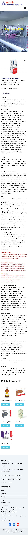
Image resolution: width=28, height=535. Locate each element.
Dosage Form (10, 32)
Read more (5, 404)
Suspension (19, 32)
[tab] (6, 93)
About (2, 500)
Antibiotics (10, 88)
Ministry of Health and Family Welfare (10, 479)
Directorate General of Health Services (11, 475)
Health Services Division (7, 483)
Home (3, 32)
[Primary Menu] (25, 8)
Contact (3, 497)
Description (6, 93)
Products (3, 493)
